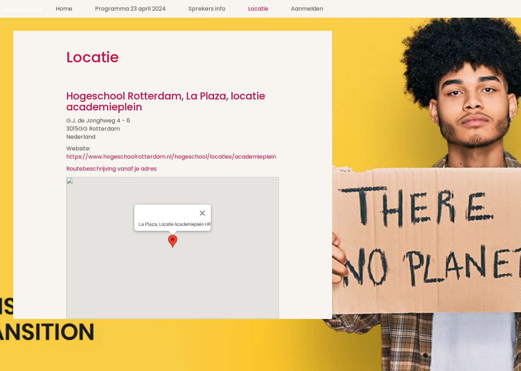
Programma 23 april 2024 (130, 9)
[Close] (202, 213)
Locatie (258, 9)
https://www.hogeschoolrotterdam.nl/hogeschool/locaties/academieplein (171, 157)
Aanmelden (307, 9)
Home (64, 9)
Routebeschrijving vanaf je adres (111, 169)
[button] (172, 241)
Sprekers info (207, 9)
